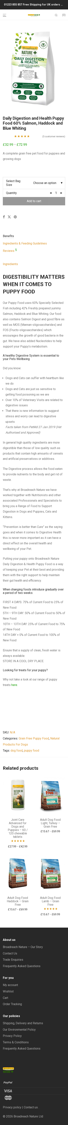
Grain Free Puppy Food (34, 738)
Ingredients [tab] (10, 264)
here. (14, 685)
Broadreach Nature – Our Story (23, 947)
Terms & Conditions (16, 1042)
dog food (17, 750)
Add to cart (34, 201)
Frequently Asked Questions (21, 966)
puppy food (31, 750)
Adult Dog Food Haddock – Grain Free (18, 901)
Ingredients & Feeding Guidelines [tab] (25, 243)
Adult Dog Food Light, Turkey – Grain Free (50, 823)
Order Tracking (12, 1004)
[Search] (56, 15)
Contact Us (10, 953)
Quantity (11, 193)
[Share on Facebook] (4, 217)
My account (10, 985)
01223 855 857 (13, 4)
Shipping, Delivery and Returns (23, 1023)
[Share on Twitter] (9, 217)
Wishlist (8, 991)
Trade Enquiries (13, 959)
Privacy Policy (12, 1036)
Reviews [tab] (10, 250)
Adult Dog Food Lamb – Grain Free (50, 901)
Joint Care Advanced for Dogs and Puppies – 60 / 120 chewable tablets (18, 828)
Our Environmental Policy (19, 1029)
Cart (5, 998)
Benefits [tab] (8, 236)
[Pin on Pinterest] (15, 217)
